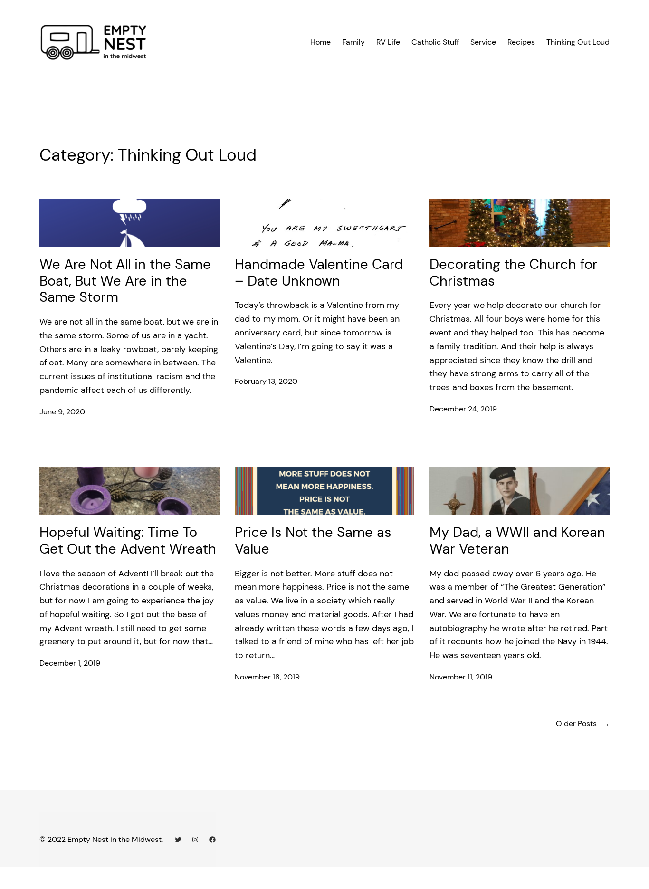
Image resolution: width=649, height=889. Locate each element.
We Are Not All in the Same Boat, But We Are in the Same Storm (125, 281)
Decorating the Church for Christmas (513, 272)
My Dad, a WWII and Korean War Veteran (517, 540)
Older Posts (583, 723)
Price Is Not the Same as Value (313, 540)
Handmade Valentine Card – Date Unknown (319, 272)
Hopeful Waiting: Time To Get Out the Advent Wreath (127, 540)
